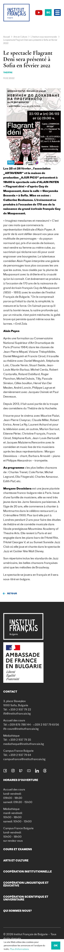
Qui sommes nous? (17, 910)
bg (48, 12)
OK (56, 945)
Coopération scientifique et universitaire (25, 898)
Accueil (6, 36)
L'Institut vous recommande (44, 36)
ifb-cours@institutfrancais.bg (21, 728)
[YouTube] (38, 12)
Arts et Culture (20, 36)
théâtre (7, 72)
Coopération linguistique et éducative (26, 884)
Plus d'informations (19, 949)
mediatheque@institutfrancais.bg (23, 743)
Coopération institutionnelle (27, 871)
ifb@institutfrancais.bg (17, 713)
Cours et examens (17, 849)
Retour (12, 593)
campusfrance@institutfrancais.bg (24, 759)
